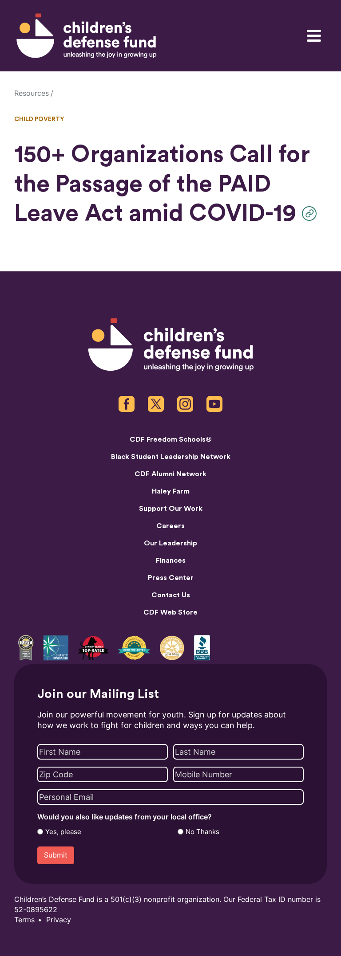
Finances (171, 560)
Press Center (171, 577)
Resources (31, 93)
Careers (170, 525)
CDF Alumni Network (170, 474)
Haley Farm (171, 491)
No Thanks (202, 832)
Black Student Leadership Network (170, 456)
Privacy (58, 920)
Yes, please (63, 832)
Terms (24, 920)
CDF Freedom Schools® (171, 439)
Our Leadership (170, 543)
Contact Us (170, 595)
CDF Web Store (170, 612)
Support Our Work (170, 508)
